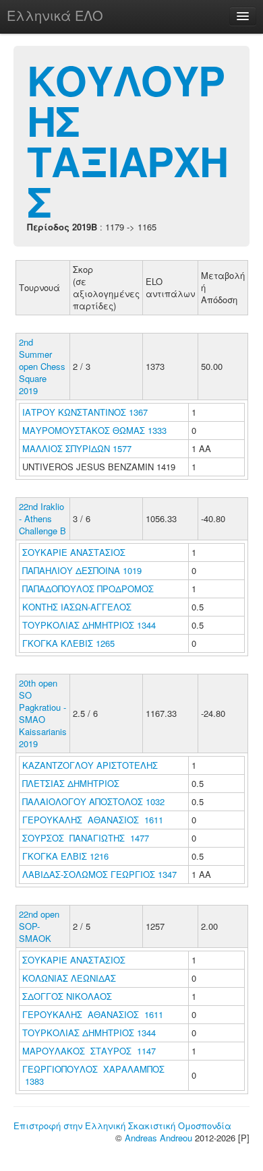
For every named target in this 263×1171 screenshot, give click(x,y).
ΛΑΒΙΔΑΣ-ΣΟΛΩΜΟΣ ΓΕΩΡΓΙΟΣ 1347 (99, 874)
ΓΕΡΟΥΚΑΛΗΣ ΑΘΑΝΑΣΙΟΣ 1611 (92, 819)
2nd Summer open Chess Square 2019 (42, 366)
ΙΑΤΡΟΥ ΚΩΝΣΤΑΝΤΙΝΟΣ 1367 (85, 412)
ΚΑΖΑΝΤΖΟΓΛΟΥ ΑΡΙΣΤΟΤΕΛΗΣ (91, 765)
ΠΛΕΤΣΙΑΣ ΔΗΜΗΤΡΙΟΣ (72, 783)
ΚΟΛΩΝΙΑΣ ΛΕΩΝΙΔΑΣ (70, 978)
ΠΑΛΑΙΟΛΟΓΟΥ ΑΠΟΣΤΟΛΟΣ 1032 (93, 801)
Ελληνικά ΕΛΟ (55, 15)
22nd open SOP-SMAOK (39, 926)
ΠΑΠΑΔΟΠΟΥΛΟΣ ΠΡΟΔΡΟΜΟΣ (89, 588)
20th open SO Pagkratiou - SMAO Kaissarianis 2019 (43, 713)
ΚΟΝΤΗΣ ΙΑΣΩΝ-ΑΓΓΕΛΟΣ (78, 606)
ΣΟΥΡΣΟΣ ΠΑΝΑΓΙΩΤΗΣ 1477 (85, 837)
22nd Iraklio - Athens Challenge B (42, 518)
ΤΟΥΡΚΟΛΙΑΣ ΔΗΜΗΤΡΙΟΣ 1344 (89, 625)
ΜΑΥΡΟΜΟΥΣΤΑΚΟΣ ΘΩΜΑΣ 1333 (94, 430)
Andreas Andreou (158, 1137)
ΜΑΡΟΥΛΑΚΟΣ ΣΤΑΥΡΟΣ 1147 (89, 1050)
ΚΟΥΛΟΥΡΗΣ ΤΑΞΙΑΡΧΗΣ (127, 140)
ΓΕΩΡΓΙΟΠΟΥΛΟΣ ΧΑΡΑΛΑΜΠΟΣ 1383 (93, 1075)
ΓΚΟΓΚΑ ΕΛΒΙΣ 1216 (65, 856)
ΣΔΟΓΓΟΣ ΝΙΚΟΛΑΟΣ (68, 996)
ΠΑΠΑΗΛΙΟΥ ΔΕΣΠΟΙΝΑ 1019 (82, 570)
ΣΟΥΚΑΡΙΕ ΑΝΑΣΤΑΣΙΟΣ (75, 552)
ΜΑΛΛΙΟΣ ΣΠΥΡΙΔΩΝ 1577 (77, 448)
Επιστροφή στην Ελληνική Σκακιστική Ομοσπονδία (122, 1125)
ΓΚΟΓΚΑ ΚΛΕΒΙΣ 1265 (68, 643)
